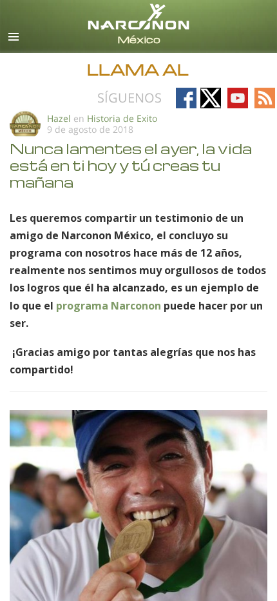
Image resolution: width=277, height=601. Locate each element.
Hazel (59, 118)
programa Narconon (108, 306)
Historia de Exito (122, 118)
